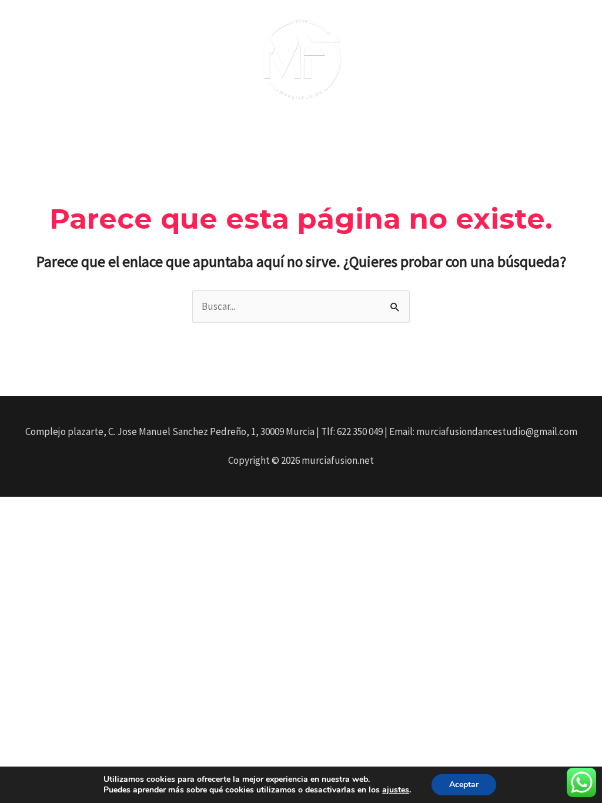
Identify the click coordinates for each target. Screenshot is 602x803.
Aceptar (464, 784)
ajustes (395, 790)
